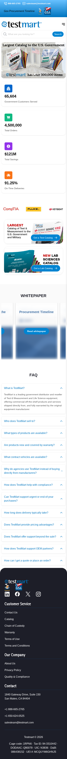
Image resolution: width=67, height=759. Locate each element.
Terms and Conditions (17, 645)
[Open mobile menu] (63, 24)
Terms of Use (12, 639)
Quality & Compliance (17, 676)
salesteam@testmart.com (38, 3)
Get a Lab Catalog (43, 268)
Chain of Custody (15, 625)
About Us (10, 663)
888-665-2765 (14, 3)
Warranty (10, 632)
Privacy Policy (13, 670)
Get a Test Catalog (43, 237)
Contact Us (11, 612)
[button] (29, 74)
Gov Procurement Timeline (19, 11)
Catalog (9, 619)
